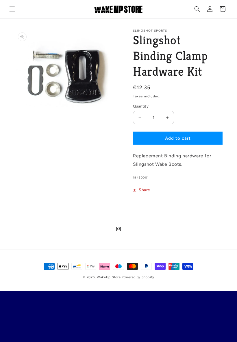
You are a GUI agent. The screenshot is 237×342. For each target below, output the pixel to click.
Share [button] (144, 190)
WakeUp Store (109, 277)
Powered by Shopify (138, 277)
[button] (12, 9)
